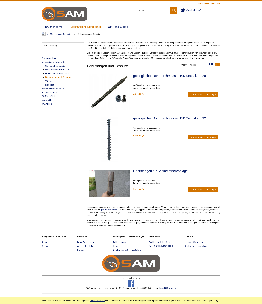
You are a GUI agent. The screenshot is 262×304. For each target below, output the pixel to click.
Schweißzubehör (50, 92)
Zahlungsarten (119, 242)
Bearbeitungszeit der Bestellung (127, 250)
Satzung (45, 246)
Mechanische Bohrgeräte (54, 62)
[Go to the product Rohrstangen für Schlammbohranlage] (109, 183)
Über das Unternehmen (195, 242)
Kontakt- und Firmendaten (196, 246)
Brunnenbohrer (49, 58)
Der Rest (49, 85)
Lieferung (117, 246)
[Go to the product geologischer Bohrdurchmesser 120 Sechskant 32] (109, 139)
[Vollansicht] (217, 65)
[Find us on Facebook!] (131, 283)
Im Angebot (47, 104)
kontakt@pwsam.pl (167, 288)
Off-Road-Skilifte (49, 96)
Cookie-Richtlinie (97, 300)
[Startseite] (64, 13)
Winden (49, 81)
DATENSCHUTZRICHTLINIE (161, 246)
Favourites (82, 250)
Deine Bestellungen (85, 242)
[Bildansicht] (211, 65)
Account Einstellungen (87, 246)
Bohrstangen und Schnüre (58, 77)
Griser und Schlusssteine (57, 73)
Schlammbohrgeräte (55, 66)
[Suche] (173, 10)
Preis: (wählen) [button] (50, 45)
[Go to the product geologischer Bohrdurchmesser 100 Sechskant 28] (109, 92)
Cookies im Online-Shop (159, 242)
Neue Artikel (47, 100)
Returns (45, 242)
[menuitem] (54, 27)
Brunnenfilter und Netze (53, 88)
